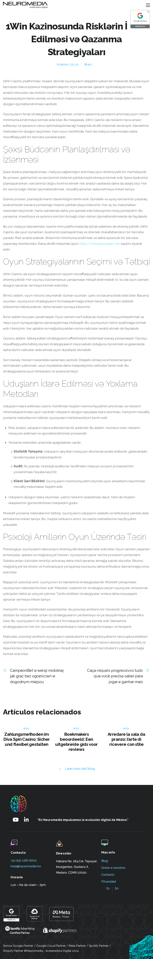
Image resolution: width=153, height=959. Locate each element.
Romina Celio (68, 64)
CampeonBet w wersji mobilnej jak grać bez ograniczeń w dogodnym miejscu (37, 676)
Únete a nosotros (113, 868)
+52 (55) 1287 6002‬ (24, 860)
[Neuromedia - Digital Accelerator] (25, 7)
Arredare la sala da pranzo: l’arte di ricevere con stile (126, 739)
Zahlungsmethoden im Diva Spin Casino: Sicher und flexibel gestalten (26, 739)
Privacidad (108, 881)
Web (88, 64)
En (116, 888)
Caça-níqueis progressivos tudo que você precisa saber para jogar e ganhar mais (115, 676)
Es (108, 888)
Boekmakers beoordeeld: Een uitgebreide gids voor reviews (76, 742)
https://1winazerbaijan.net (99, 243)
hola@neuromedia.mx (26, 866)
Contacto (107, 874)
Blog (104, 861)
